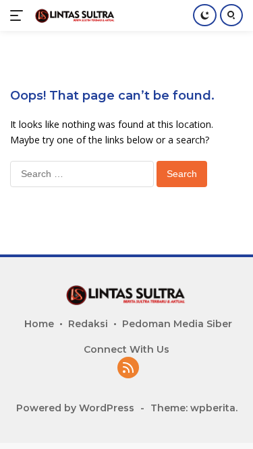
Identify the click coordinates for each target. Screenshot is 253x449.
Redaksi (88, 324)
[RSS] (128, 368)
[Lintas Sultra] (74, 15)
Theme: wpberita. (193, 408)
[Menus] (19, 15)
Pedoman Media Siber (177, 324)
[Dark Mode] (205, 15)
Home (39, 324)
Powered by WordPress (75, 408)
